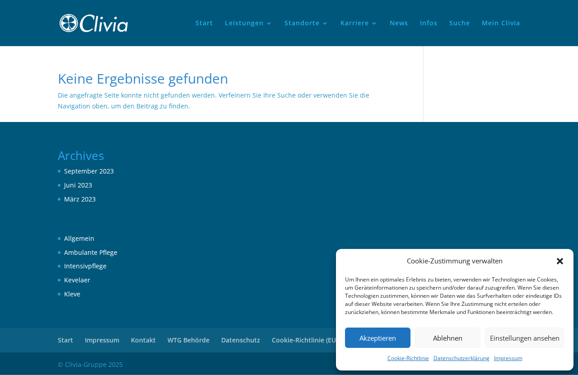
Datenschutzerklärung (461, 358)
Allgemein (79, 238)
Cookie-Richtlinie (408, 358)
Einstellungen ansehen (524, 337)
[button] (559, 261)
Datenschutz (240, 340)
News (399, 23)
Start (204, 23)
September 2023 (89, 171)
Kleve (72, 294)
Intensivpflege (85, 266)
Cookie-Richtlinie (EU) (305, 340)
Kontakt (143, 340)
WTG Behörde (189, 340)
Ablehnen (447, 337)
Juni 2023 (78, 185)
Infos (429, 23)
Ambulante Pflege (90, 252)
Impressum (508, 358)
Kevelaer (77, 280)
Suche (459, 23)
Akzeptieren (377, 337)
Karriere (354, 23)
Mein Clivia (501, 23)
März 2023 (80, 199)
